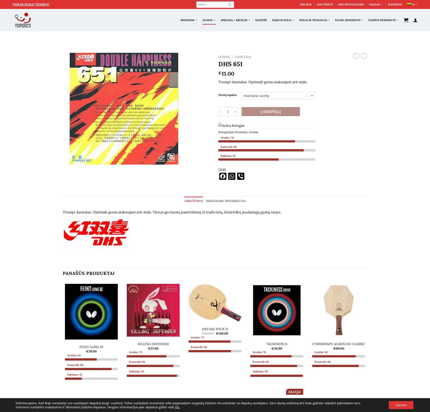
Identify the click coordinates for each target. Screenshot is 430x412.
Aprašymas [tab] (193, 201)
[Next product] (356, 56)
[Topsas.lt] (23, 20)
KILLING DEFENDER (153, 344)
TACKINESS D (276, 344)
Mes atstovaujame (351, 4)
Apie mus (306, 4)
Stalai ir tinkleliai (313, 20)
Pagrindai (188, 20)
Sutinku (401, 405)
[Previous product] (364, 56)
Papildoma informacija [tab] (226, 201)
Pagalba (374, 4)
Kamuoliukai (281, 20)
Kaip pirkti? (325, 4)
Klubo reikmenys (348, 20)
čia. (177, 407)
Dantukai (243, 57)
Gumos (207, 20)
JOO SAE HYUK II (215, 329)
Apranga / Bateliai (234, 20)
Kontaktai (395, 4)
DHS (222, 170)
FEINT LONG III (91, 347)
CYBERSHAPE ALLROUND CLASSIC (338, 344)
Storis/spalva (227, 95)
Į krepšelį (271, 111)
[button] (406, 20)
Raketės (261, 20)
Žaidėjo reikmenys (382, 20)
